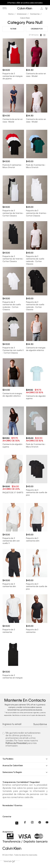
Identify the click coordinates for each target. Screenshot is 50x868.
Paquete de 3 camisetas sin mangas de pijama (13, 76)
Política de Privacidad (16, 743)
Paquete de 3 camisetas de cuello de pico (36, 492)
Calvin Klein (25, 18)
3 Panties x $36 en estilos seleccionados (25, 3)
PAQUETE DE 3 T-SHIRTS (13, 493)
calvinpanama (11, 14)
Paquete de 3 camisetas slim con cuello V (11, 540)
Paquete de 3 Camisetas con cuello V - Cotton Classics (13, 350)
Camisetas (35, 14)
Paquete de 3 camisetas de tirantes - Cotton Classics (13, 213)
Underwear (22, 14)
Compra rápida (13, 59)
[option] (25, 3)
